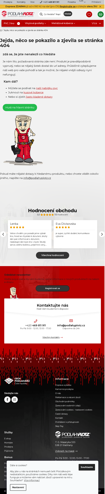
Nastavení (18, 487)
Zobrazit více (52, 255)
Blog (6, 471)
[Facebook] (7, 399)
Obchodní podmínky (65, 401)
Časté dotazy (61, 414)
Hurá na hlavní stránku (19, 107)
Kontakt (59, 418)
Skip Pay (59, 426)
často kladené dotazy (39, 96)
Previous (3, 234)
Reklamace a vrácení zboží (67, 397)
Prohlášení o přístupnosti (67, 422)
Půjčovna (8, 451)
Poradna (72, 2)
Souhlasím (87, 467)
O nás (58, 393)
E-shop (7, 438)
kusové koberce (33, 92)
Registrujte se (68, 6)
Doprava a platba (63, 385)
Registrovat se (52, 288)
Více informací (32, 480)
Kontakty (21, 2)
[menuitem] (12, 23)
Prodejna (8, 2)
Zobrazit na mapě (64, 451)
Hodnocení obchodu (52, 210)
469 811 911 (51, 2)
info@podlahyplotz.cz (71, 325)
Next (102, 234)
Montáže (8, 442)
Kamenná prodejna (64, 389)
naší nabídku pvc (47, 88)
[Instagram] (14, 399)
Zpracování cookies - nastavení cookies (73, 410)
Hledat (68, 14)
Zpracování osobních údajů (68, 405)
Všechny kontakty (51, 337)
